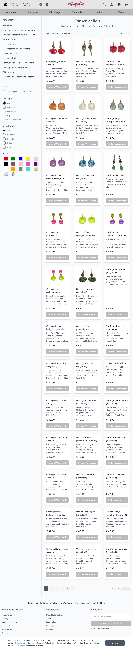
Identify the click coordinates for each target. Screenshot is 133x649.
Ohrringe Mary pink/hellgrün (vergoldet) (83, 329)
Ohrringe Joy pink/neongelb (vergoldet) (53, 292)
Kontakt (49, 629)
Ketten (121, 12)
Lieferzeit (6, 626)
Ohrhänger (55, 12)
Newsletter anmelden (110, 623)
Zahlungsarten (8, 629)
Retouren (6, 633)
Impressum (51, 626)
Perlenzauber (9, 39)
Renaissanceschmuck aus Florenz (19, 34)
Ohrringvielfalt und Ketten (15, 67)
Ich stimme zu (115, 643)
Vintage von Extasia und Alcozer (18, 76)
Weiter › (69, 589)
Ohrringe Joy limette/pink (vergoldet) (52, 235)
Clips (99, 12)
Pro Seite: (116, 589)
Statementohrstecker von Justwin (19, 30)
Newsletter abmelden (100, 628)
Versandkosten (8, 615)
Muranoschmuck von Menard (16, 48)
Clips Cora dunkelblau (116, 363)
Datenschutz (51, 622)
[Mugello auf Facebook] (40, 4)
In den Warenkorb (57, 87)
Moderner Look (10, 53)
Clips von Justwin (11, 44)
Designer (33, 12)
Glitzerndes (8, 72)
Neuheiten (11, 12)
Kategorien (8, 19)
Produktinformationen (55, 615)
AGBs (48, 618)
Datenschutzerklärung (24, 643)
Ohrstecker (78, 12)
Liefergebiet (7, 618)
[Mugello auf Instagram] (47, 4)
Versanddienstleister (10, 622)
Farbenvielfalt (9, 58)
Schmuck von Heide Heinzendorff (18, 62)
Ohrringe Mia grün (115, 175)
